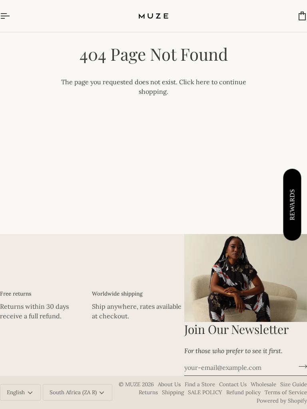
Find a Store (200, 384)
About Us (169, 384)
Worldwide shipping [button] (117, 293)
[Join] (300, 366)
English (16, 392)
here (203, 82)
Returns (148, 392)
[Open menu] (12, 16)
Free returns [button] (15, 293)
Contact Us (233, 384)
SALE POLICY (205, 392)
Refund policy (243, 392)
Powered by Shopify (282, 400)
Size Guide (293, 384)
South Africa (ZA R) (73, 392)
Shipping (173, 392)
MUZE (133, 384)
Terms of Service (286, 392)
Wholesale (263, 384)
